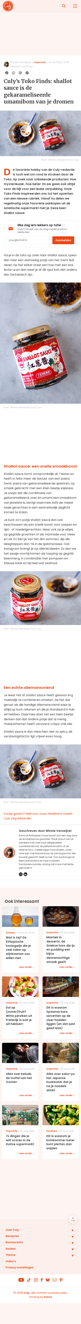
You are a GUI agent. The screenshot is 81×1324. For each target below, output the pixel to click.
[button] (69, 1230)
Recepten (12, 1236)
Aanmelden (63, 240)
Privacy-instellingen (20, 1267)
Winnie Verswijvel (20, 62)
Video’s (11, 1261)
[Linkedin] (25, 874)
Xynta (48, 1297)
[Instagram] (21, 874)
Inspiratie (40, 62)
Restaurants (14, 1242)
